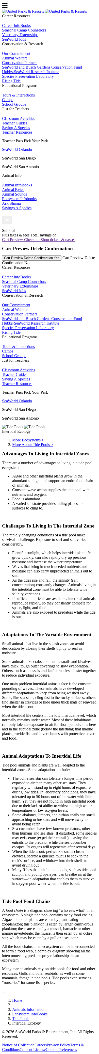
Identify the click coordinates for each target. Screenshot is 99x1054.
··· (14, 1005)
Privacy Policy (58, 1045)
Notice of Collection (18, 1045)
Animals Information (28, 1009)
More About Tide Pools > (32, 444)
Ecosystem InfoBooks (29, 1014)
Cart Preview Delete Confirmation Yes (31, 258)
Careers (41, 1045)
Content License (33, 1049)
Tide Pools (20, 1018)
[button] (7, 220)
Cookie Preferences (61, 1049)
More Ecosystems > (28, 440)
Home (17, 1000)
